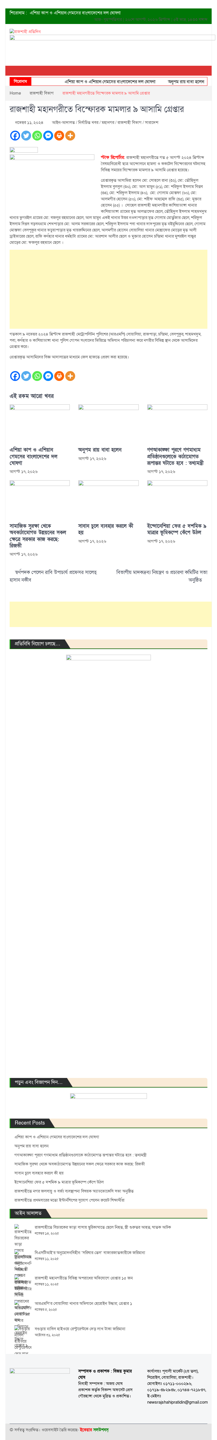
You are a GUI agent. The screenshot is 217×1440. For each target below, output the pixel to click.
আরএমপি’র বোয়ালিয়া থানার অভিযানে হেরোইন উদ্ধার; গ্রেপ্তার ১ (83, 1303)
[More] (70, 136)
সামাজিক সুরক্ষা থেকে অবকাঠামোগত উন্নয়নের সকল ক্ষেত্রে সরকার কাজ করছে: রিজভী (38, 536)
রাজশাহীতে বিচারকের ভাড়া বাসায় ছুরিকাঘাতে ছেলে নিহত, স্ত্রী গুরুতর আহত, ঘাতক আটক (103, 1227)
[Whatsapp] (37, 136)
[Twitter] (26, 136)
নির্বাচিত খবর (88, 122)
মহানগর (108, 122)
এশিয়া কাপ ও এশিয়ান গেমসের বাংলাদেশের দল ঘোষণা (75, 13)
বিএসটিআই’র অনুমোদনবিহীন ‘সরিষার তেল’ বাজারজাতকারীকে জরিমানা (90, 1252)
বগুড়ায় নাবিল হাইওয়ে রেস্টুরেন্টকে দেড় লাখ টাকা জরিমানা (80, 1329)
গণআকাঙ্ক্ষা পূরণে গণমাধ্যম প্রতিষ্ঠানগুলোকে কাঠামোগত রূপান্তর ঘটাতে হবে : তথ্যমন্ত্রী (175, 456)
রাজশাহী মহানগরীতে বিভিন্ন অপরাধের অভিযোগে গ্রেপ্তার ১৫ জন (84, 1278)
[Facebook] (15, 136)
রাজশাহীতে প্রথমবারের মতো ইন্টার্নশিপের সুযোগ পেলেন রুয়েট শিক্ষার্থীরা (69, 1200)
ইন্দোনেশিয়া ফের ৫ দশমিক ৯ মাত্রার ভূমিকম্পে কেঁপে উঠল (176, 529)
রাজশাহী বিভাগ (130, 122)
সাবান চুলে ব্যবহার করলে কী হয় (105, 529)
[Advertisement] (108, 289)
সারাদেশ (151, 122)
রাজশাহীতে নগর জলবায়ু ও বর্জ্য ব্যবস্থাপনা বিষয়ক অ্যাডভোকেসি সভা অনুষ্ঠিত (74, 1191)
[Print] (59, 136)
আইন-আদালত (63, 122)
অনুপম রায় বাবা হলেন (178, 82)
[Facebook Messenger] (48, 136)
